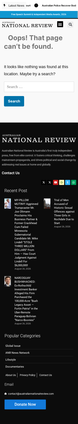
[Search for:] (39, 86)
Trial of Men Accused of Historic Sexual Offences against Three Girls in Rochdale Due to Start (64, 211)
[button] (60, 24)
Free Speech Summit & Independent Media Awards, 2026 (38, 14)
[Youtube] (55, 182)
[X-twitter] (43, 182)
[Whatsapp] (73, 182)
